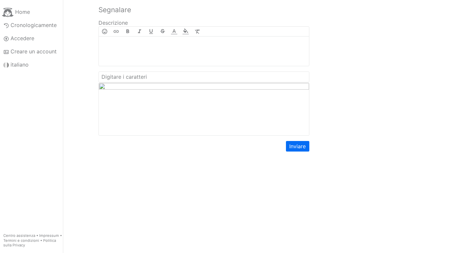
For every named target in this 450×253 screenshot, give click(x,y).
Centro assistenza (19, 235)
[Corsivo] (139, 31)
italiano (20, 64)
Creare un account (34, 51)
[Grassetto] (127, 31)
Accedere (22, 38)
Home (22, 12)
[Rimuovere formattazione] (197, 31)
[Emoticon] (104, 31)
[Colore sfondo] (185, 31)
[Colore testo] (174, 31)
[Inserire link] (116, 31)
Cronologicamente (34, 25)
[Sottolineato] (151, 31)
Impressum (49, 235)
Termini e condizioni (21, 240)
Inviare (297, 146)
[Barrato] (162, 31)
